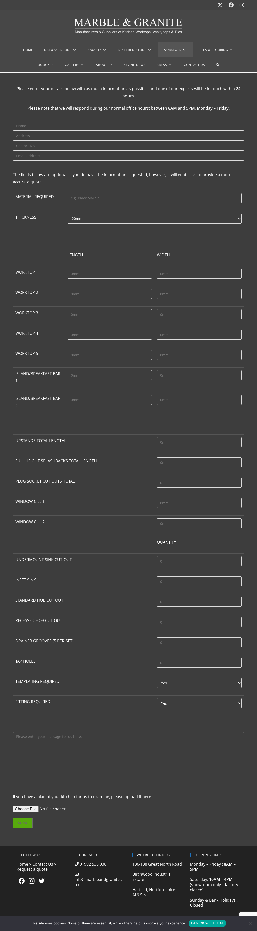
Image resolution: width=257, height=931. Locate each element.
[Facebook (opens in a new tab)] (231, 5)
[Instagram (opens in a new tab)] (240, 5)
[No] (250, 923)
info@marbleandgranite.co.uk (99, 882)
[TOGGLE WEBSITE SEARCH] (218, 64)
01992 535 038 (92, 864)
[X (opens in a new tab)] (220, 5)
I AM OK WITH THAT (207, 923)
